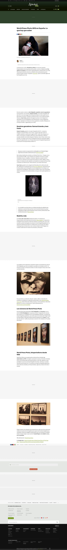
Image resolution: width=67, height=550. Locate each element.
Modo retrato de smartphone (44, 502)
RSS (45, 517)
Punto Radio (39, 152)
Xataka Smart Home (10, 534)
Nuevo (56, 6)
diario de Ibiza (31, 212)
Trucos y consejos (20, 508)
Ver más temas (10, 518)
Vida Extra (17, 531)
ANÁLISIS (18, 9)
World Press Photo (29, 437)
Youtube (58, 9)
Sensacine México (25, 541)
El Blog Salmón (55, 530)
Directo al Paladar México (33, 542)
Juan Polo (35, 73)
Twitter (18, 34)
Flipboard (55, 9)
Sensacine (24, 530)
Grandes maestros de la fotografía (11, 515)
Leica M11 (51, 502)
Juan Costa (44, 444)
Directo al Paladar (33, 530)
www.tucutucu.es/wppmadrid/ (23, 304)
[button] (21, 60)
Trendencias (47, 530)
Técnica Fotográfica (29, 513)
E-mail (21, 34)
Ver (34, 469)
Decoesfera (47, 531)
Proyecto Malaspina (38, 166)
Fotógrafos (27, 508)
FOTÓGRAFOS (43, 9)
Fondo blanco (24, 502)
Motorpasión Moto (40, 531)
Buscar (57, 522)
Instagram (56, 9)
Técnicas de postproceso (19, 511)
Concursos (22, 444)
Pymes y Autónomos (54, 532)
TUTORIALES (33, 9)
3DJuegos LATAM (18, 541)
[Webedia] (11, 525)
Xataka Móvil (10, 531)
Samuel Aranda (45, 300)
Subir (56, 525)
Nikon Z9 (55, 502)
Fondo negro (29, 502)
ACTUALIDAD (13, 9)
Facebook (53, 9)
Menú (10, 6)
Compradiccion (48, 532)
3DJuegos (17, 530)
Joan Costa (19, 301)
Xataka (9, 530)
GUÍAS (38, 9)
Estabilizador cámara (18, 502)
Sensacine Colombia (24, 543)
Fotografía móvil (10, 510)
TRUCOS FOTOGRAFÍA (25, 9)
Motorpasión (40, 530)
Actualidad (26, 444)
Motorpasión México (40, 542)
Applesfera (9, 532)
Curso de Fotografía (20, 513)
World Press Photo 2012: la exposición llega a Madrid (31, 442)
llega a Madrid (40, 220)
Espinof (24, 531)
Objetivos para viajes (35, 502)
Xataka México (10, 541)
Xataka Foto (33, 4)
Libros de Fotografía (11, 513)
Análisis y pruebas (11, 508)
